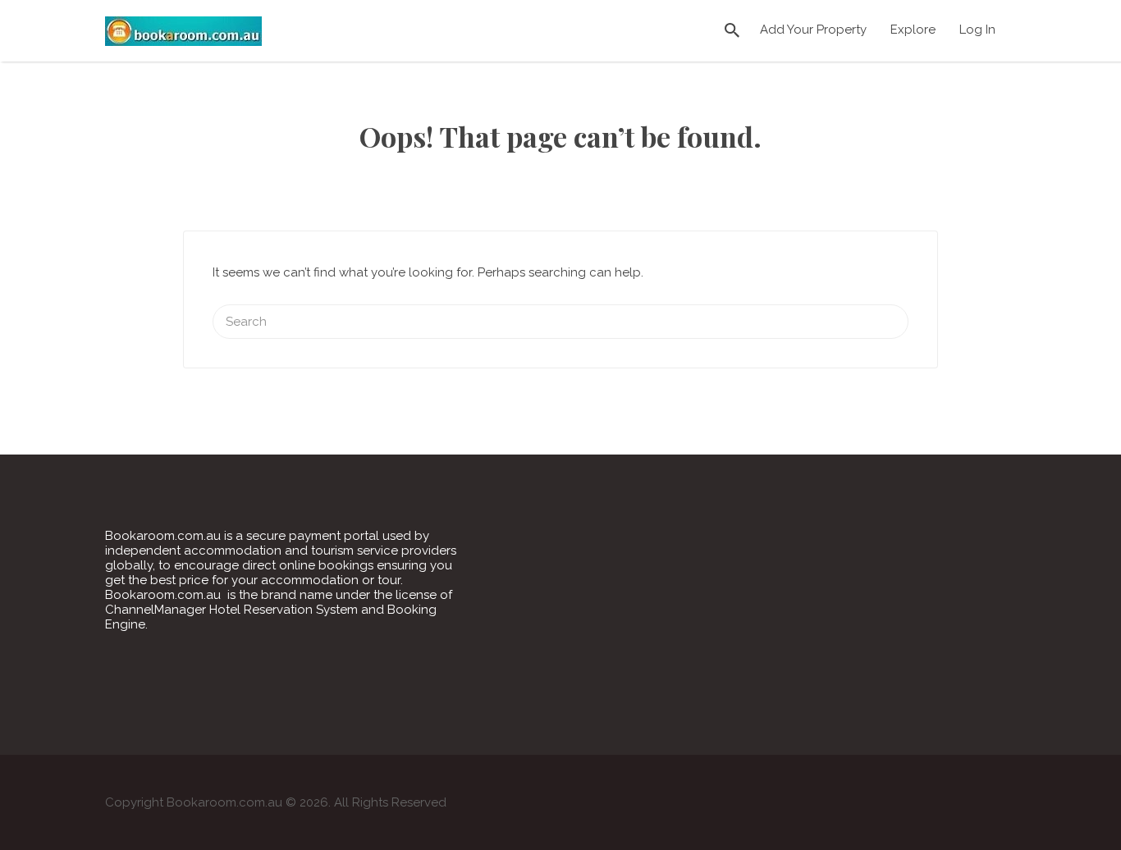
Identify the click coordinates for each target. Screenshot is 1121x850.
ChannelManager (155, 609)
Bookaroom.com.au (163, 535)
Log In (977, 29)
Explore (913, 29)
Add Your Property (813, 29)
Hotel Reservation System (283, 609)
